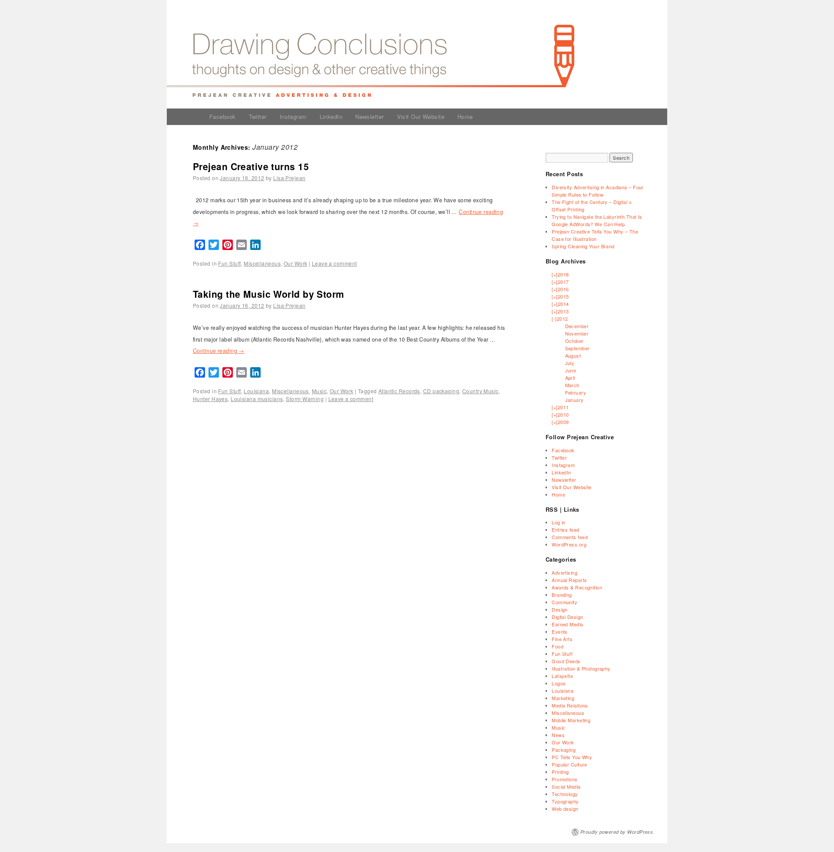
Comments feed (570, 536)
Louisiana (256, 391)
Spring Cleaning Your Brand (583, 246)
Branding (562, 594)
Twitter (258, 116)
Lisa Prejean (289, 177)
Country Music (480, 391)
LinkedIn (331, 116)
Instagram (293, 116)
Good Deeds (566, 661)
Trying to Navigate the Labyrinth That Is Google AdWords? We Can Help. (597, 220)
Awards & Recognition (577, 587)
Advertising (564, 572)
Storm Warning (305, 398)
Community (564, 602)
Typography (565, 801)
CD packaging (441, 391)
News (558, 734)
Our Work (296, 263)
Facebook (222, 116)
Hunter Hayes (210, 398)
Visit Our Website (420, 116)
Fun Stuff (229, 263)
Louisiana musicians (257, 398)
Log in (559, 522)
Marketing (563, 697)
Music (319, 391)
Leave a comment (334, 263)
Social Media (566, 786)
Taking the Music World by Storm (268, 293)
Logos (559, 683)
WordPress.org (569, 544)
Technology (565, 793)
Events (560, 631)
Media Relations (570, 705)
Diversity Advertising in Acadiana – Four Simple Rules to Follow (598, 191)
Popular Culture (569, 764)
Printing (560, 771)
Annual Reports (569, 579)
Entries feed (565, 529)
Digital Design (567, 616)
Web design (565, 808)
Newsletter (369, 116)
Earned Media (567, 624)
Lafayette (562, 675)
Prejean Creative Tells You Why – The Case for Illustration (595, 235)
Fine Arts (562, 638)
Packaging (564, 749)
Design (560, 609)
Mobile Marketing (571, 720)
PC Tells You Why (572, 756)
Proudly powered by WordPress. (617, 832)
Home (465, 116)
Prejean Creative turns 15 (251, 166)
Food (557, 646)
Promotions (564, 779)
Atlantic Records (399, 391)
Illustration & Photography (581, 668)
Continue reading (219, 351)
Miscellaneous (262, 263)
